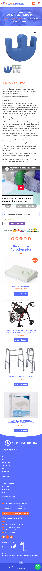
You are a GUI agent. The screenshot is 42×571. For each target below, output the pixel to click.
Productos (6, 463)
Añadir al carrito (17, 224)
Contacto (5, 472)
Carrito (4, 492)
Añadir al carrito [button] (21, 294)
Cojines (19, 19)
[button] (33, 3)
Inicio (6, 19)
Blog (4, 469)
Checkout (5, 489)
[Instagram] (7, 537)
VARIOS (12, 19)
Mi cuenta (5, 487)
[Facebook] (3, 537)
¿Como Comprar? (8, 484)
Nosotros (5, 460)
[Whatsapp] (11, 537)
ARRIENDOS (6, 466)
